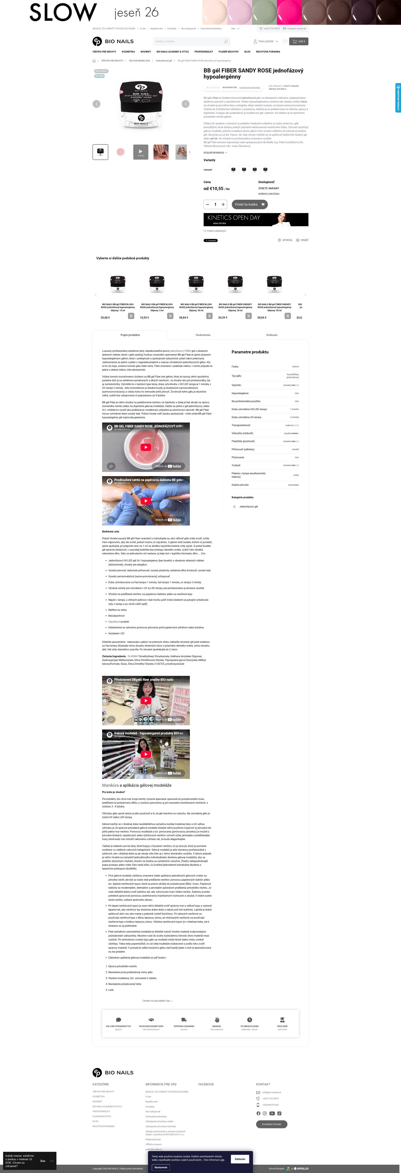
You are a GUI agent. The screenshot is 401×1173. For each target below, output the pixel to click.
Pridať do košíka (246, 204)
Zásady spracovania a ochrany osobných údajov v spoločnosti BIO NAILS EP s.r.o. (165, 1133)
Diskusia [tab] (271, 335)
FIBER (187, 350)
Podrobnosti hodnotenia (249, 88)
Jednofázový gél (249, 506)
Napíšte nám (156, 28)
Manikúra (110, 785)
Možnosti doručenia (268, 194)
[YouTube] (272, 1112)
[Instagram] (264, 1112)
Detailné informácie (214, 152)
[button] (96, 294)
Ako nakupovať (188, 28)
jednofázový (177, 350)
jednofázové (249, 97)
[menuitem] (105, 51)
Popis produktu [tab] (130, 335)
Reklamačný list (153, 1139)
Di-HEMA (133, 656)
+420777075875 (270, 1098)
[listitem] (118, 293)
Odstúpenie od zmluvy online (159, 1121)
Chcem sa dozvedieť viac (156, 1000)
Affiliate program (154, 1144)
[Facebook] (258, 1112)
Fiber (215, 97)
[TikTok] (279, 1112)
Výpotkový (114, 621)
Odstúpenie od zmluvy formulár (161, 1126)
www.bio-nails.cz (154, 1149)
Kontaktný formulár (271, 1124)
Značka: (277, 89)
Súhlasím (240, 1159)
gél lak (214, 138)
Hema (304, 101)
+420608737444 (270, 1105)
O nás (143, 28)
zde (222, 1159)
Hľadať (226, 41)
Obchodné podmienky (211, 28)
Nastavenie (161, 1167)
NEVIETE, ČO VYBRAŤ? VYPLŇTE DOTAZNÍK (114, 28)
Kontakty (171, 28)
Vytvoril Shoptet (276, 1168)
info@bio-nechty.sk (271, 1092)
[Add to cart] (131, 316)
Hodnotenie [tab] (203, 335)
